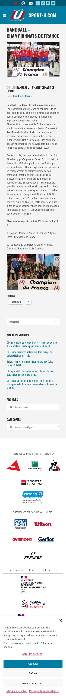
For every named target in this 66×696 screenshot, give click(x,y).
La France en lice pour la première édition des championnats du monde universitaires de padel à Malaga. (32, 383)
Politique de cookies (16, 691)
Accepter (33, 663)
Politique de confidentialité (44, 691)
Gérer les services (32, 654)
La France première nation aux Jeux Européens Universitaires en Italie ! (30, 353)
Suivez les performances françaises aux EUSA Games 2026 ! (30, 363)
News (27, 96)
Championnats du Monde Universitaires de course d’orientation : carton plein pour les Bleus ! (32, 344)
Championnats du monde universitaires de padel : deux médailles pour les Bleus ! (31, 372)
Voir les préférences (33, 683)
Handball (18, 96)
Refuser (33, 673)
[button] (60, 620)
